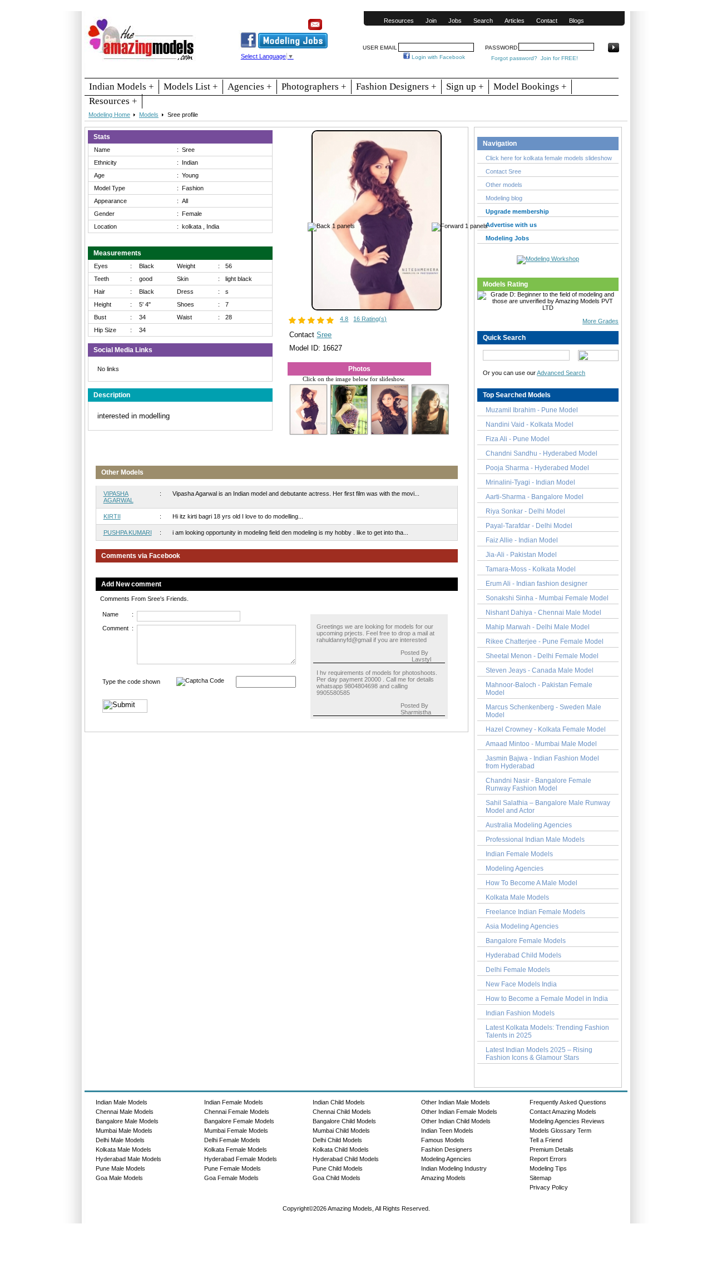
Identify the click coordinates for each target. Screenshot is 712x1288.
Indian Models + (121, 86)
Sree (324, 334)
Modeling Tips (548, 1168)
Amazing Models (443, 1178)
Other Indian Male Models (455, 1102)
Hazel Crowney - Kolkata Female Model (546, 729)
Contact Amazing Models (563, 1111)
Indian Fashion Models (520, 1013)
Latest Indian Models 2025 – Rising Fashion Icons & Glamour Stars (539, 1054)
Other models (504, 184)
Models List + (191, 86)
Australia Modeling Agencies (529, 825)
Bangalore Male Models (127, 1121)
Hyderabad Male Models (128, 1159)
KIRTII (112, 516)
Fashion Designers (446, 1149)
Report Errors (548, 1159)
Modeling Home (109, 114)
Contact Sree (503, 171)
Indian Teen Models (447, 1130)
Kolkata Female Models (235, 1149)
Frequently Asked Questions (568, 1102)
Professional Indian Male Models (535, 839)
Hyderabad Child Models (523, 955)
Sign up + (465, 86)
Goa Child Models (336, 1178)
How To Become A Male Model (531, 883)
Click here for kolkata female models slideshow (549, 158)
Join (431, 20)
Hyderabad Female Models (240, 1159)
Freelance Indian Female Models (535, 912)
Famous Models (442, 1140)
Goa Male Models (119, 1178)
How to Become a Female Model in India (547, 999)
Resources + (113, 101)
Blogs (576, 20)
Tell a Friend (546, 1140)
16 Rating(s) (370, 318)
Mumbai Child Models (341, 1130)
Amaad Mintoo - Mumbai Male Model (541, 744)
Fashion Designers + (396, 86)
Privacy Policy (549, 1187)
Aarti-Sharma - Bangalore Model (535, 497)
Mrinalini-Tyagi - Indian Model (530, 482)
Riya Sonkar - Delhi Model (525, 511)
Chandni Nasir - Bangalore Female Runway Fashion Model (538, 784)
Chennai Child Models (342, 1111)
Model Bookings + (530, 86)
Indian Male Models (121, 1102)
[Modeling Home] (142, 60)
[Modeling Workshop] (548, 257)
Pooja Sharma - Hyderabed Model (537, 468)
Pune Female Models (232, 1168)
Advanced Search (561, 372)
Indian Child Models (339, 1102)
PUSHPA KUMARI (127, 532)
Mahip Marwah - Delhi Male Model (538, 627)
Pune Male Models (120, 1168)
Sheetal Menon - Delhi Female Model (542, 656)
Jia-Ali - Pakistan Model (521, 555)
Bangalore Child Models (344, 1121)
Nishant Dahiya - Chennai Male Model (543, 612)
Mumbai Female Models (236, 1130)
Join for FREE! (559, 58)
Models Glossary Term (560, 1130)
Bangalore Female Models (526, 941)
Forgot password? (514, 58)
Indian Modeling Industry (454, 1168)
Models (149, 114)
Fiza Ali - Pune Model (518, 439)
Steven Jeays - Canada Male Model (540, 670)
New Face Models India (521, 984)
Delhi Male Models (120, 1140)
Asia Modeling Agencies (522, 926)
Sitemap (540, 1178)
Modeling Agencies (514, 868)
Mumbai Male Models (124, 1130)
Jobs (455, 20)
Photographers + (314, 86)
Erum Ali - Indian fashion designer (536, 584)
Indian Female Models (519, 854)
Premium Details (551, 1149)
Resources (399, 20)
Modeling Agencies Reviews (567, 1121)
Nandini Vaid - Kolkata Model (529, 424)
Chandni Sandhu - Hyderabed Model (541, 453)
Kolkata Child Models (341, 1149)
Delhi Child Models (337, 1140)
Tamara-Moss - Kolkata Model (531, 569)
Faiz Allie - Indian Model (522, 540)
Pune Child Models (338, 1168)
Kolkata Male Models (517, 897)
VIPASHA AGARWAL (118, 497)
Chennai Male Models (125, 1111)
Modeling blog (506, 198)
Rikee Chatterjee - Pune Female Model (545, 641)
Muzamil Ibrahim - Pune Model (532, 410)
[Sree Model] (377, 308)
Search (483, 20)
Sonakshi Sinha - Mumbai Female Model (547, 598)
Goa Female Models (231, 1178)
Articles (515, 20)
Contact (546, 20)
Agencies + (250, 86)
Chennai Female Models (236, 1111)
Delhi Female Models (518, 970)
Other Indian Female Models (459, 1111)
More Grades (600, 321)
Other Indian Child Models (456, 1121)
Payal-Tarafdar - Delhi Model (529, 526)
